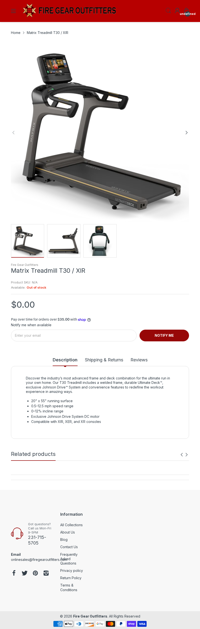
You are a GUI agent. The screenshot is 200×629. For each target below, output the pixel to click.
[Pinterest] (35, 573)
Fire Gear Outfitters (24, 265)
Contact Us (69, 547)
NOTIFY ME (164, 335)
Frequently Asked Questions (69, 558)
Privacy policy (71, 570)
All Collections (71, 525)
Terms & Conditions (68, 587)
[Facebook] (14, 573)
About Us (67, 532)
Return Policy (70, 578)
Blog (64, 539)
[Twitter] (25, 573)
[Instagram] (46, 573)
